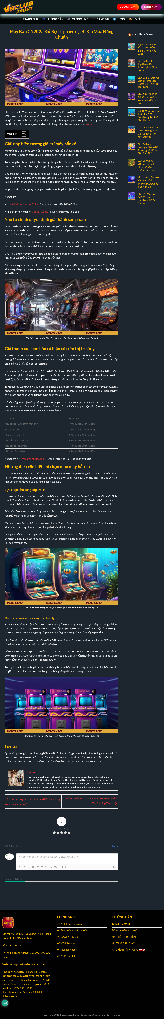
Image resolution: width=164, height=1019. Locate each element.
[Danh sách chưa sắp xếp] (42, 867)
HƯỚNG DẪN (55, 19)
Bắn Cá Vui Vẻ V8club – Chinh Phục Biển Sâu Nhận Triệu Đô (146, 165)
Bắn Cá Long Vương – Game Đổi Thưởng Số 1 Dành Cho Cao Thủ (148, 149)
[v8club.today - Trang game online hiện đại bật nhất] (18, 7)
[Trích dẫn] (46, 867)
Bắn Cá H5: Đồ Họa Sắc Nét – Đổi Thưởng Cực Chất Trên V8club (148, 182)
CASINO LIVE (80, 19)
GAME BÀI (103, 19)
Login (115, 846)
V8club (89, 124)
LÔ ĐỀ (137, 19)
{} (59, 867)
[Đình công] (33, 867)
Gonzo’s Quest (40, 211)
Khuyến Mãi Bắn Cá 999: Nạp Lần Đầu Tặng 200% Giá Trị (147, 198)
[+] (64, 867)
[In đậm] (19, 867)
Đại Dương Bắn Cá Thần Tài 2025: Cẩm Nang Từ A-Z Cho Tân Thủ (148, 115)
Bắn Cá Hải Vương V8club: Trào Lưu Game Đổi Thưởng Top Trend (148, 82)
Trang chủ (30, 19)
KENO (121, 19)
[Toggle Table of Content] (22, 134)
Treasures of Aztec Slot (32, 458)
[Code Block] (51, 867)
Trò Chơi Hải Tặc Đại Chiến (23, 203)
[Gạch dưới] (28, 867)
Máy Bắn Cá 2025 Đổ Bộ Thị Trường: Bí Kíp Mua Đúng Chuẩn (148, 99)
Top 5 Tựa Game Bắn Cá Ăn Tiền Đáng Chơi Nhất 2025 (147, 49)
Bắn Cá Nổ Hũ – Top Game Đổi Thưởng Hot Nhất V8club (148, 65)
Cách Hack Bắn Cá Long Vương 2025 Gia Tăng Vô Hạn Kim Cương (148, 132)
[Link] (55, 867)
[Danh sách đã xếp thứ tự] (37, 867)
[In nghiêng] (24, 867)
